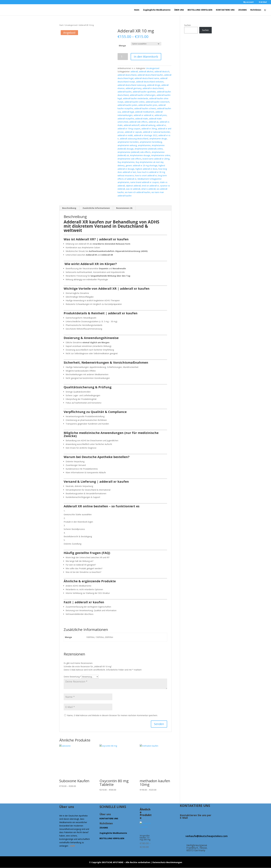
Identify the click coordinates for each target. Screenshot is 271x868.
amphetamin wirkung (127, 145)
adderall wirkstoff (131, 125)
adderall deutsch (161, 71)
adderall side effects (138, 121)
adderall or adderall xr (143, 115)
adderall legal (128, 111)
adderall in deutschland (153, 88)
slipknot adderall (133, 185)
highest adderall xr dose (146, 169)
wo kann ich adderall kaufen (137, 192)
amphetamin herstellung (151, 142)
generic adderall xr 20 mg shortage (141, 165)
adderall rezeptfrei (126, 118)
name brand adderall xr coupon (144, 182)
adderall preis (161, 115)
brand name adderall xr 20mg (156, 158)
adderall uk (154, 121)
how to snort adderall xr (146, 175)
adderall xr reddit (125, 135)
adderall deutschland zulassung (132, 85)
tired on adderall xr (150, 185)
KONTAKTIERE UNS (225, 10)
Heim (136, 10)
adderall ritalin (141, 118)
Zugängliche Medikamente (157, 10)
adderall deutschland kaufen (150, 75)
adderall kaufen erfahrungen (142, 95)
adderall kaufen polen (127, 105)
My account (248, 2)
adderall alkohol (146, 71)
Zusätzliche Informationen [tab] (96, 208)
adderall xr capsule (133, 132)
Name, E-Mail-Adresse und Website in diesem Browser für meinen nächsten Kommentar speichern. (112, 715)
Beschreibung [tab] (69, 208)
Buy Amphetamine (126, 162)
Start (61, 25)
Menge (122, 45)
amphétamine (144, 145)
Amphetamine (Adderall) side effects (134, 152)
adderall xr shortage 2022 (145, 135)
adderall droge (153, 85)
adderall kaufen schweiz (145, 108)
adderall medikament (144, 111)
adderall (134, 71)
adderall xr (161, 125)
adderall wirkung (147, 125)
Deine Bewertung (72, 676)
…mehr (72, 845)
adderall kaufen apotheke (144, 91)
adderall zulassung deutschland (134, 138)
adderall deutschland (127, 75)
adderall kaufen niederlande (135, 98)
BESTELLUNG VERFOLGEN (200, 10)
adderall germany (133, 88)
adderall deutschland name (147, 78)
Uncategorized (71, 25)
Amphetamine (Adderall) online (149, 148)
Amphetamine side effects (129, 158)
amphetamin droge (158, 138)
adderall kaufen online (134, 101)
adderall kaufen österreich (157, 101)
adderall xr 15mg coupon (129, 128)
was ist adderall (133, 189)
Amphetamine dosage (140, 155)
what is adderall (148, 189)
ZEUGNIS (242, 10)
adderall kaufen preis (147, 105)
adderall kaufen (125, 91)
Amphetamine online (160, 155)
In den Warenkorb (146, 56)
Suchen (187, 25)
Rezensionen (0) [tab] (124, 208)
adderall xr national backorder (156, 132)
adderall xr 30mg (149, 128)
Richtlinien (255, 10)
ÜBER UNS (179, 10)
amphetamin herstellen (128, 142)
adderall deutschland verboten (150, 81)
